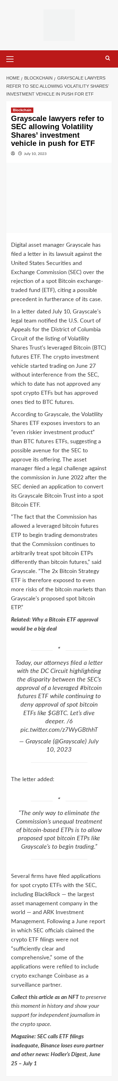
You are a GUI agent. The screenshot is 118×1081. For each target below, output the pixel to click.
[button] (12, 58)
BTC (99, 348)
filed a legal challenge (60, 469)
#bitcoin (91, 688)
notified (47, 321)
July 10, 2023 (35, 154)
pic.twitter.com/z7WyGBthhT (59, 730)
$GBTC (57, 713)
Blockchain (22, 110)
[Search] (108, 58)
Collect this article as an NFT (45, 997)
